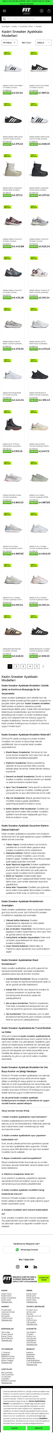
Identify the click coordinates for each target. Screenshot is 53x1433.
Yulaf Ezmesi (6, 1318)
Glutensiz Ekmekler (5, 1315)
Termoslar (5, 1332)
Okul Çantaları (7, 1375)
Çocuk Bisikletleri (34, 1363)
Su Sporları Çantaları (6, 1378)
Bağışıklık (5, 1354)
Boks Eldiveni (7, 1338)
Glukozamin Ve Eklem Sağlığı (8, 1359)
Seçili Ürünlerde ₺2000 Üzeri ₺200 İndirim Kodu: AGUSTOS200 (26, 2)
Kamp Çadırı (6, 1336)
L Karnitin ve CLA (33, 1316)
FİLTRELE (7, 43)
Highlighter (31, 1340)
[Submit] (3, 19)
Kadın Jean (6, 1300)
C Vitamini (5, 1352)
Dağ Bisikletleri (33, 1360)
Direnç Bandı (7, 1334)
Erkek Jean (31, 1300)
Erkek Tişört (31, 1294)
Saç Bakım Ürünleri (31, 1333)
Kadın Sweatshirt (8, 1298)
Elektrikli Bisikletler (30, 1357)
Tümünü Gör (6, 1302)
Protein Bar (6, 1310)
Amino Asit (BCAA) (31, 1313)
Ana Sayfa (6, 26)
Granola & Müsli (8, 1312)
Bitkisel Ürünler (8, 1356)
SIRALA (40, 43)
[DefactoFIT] (26, 10)
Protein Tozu (32, 1310)
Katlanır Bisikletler (30, 1353)
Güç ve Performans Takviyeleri (31, 1320)
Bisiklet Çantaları (8, 1381)
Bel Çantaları (7, 1373)
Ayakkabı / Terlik (26, 26)
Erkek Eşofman (33, 1298)
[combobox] (26, 18)
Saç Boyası (31, 1342)
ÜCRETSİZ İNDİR (44, 1279)
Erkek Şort (31, 1296)
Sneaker (39, 26)
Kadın (15, 26)
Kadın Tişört (6, 1294)
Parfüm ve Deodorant (31, 1337)
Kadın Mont (6, 1296)
